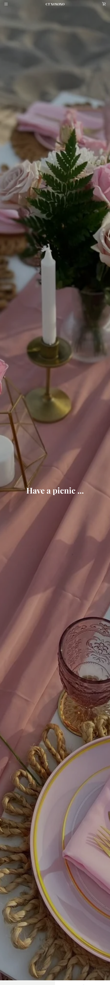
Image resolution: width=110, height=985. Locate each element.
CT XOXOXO (55, 4)
